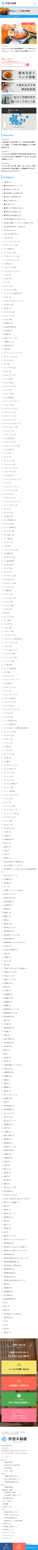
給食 (5, 1161)
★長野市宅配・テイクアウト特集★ (16, 223)
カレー (6, 390)
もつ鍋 (6, 761)
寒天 (5, 987)
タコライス (8, 557)
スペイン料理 (8, 527)
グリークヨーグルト (11, 423)
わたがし (7, 824)
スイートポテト (9, 505)
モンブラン (8, 772)
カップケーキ (8, 368)
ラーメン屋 (8, 791)
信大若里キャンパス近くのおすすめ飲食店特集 (20, 869)
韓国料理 (7, 1291)
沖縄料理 (7, 1072)
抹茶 (5, 1020)
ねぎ (5, 613)
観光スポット (8, 1187)
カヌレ (6, 371)
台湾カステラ (8, 894)
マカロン (7, 739)
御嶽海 (6, 1005)
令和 (5, 850)
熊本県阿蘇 (8, 1109)
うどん (6, 275)
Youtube (7, 238)
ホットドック (8, 732)
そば (5, 546)
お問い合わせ (7, 1523)
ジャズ (6, 483)
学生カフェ (8, 976)
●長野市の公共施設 (11, 212)
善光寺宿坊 (8, 931)
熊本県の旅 (8, 1106)
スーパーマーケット (11, 501)
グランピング (8, 412)
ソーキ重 (7, 539)
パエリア (7, 624)
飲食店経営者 (8, 1299)
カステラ (7, 360)
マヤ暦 (6, 746)
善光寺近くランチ (10, 935)
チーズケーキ (8, 576)
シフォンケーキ (9, 468)
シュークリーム (9, 490)
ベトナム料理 (8, 724)
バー (5, 620)
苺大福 (6, 1180)
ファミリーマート (10, 680)
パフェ (6, 646)
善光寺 (6, 924)
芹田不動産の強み (8, 1498)
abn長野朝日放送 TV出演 (13, 227)
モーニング (8, 754)
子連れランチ (8, 972)
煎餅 (5, 1102)
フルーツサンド (9, 695)
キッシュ (7, 394)
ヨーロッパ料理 (9, 784)
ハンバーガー (8, 657)
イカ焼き (7, 264)
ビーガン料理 (8, 668)
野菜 (5, 1221)
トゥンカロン (8, 598)
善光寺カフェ (8, 927)
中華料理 (7, 839)
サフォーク (8, 461)
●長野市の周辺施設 (11, 215)
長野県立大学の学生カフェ (13, 1280)
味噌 (5, 909)
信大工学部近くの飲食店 (12, 862)
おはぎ (6, 308)
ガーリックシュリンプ (11, 353)
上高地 (6, 836)
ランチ (6, 799)
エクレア (7, 286)
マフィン (7, 743)
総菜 (5, 1165)
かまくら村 (8, 383)
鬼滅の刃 (7, 1317)
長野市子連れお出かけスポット (15, 1258)
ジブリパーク (8, 472)
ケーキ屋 (7, 438)
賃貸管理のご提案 (10, 1492)
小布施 (6, 991)
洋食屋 (6, 1076)
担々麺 (6, 1024)
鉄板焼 (6, 1228)
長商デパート (8, 1236)
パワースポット (9, 650)
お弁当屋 (7, 330)
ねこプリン (8, 617)
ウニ (5, 282)
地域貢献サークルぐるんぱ (13, 942)
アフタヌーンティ (10, 256)
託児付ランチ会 (9, 1195)
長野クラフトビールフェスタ (14, 1239)
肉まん (6, 1169)
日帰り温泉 (8, 1039)
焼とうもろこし (9, 1095)
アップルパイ (8, 252)
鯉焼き (6, 1332)
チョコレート (8, 583)
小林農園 (7, 994)
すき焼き (7, 516)
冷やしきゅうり (9, 875)
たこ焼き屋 (8, 561)
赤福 (5, 1206)
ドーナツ (7, 594)
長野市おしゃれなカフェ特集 (14, 1247)
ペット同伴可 (8, 721)
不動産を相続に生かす (11, 1476)
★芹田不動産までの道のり (13, 219)
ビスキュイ (8, 676)
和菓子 (6, 913)
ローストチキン (9, 810)
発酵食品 (7, 1124)
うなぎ (6, 279)
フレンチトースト (10, 709)
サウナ (6, 457)
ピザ (5, 672)
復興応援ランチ (9, 1013)
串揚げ (6, 847)
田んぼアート (8, 1121)
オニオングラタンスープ (12, 301)
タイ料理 (7, 553)
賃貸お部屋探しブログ (11, 1512)
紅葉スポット (8, 1147)
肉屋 (5, 1176)
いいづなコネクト (10, 260)
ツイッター (8, 587)
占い (5, 887)
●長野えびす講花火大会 (12, 208)
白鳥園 (6, 1132)
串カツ (6, 843)
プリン (6, 691)
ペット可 (7, 717)
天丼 (5, 965)
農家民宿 (7, 1217)
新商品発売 (8, 1028)
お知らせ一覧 (7, 1507)
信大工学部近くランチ (11, 865)
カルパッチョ (8, 386)
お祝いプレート (9, 338)
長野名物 (7, 1243)
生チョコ (7, 1117)
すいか (6, 509)
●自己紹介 (7, 204)
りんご (6, 802)
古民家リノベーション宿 (12, 890)
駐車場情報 (8, 1468)
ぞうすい (7, 542)
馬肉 (5, 1310)
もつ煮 (6, 758)
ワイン (6, 821)
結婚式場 (7, 1158)
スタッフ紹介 (7, 1501)
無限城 (6, 1087)
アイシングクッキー (11, 241)
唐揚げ (6, 916)
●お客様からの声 (10, 189)
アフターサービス (8, 1535)
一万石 (6, 832)
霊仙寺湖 (7, 1288)
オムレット (8, 316)
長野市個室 (8, 1254)
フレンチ (7, 706)
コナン (6, 453)
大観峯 (6, 957)
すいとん (7, 512)
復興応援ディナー (10, 1009)
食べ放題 (7, 1295)
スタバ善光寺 (8, 520)
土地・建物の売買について (13, 1479)
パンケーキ (8, 654)
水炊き (6, 1061)
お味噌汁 (7, 323)
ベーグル (7, 713)
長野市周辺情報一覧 (11, 1518)
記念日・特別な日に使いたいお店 (15, 1199)
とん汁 (6, 609)
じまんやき (8, 475)
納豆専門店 (8, 1150)
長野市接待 (8, 1269)
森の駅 (6, 1057)
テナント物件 (9, 1471)
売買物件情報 (9, 1487)
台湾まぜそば (8, 898)
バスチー (7, 631)
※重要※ (6, 182)
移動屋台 (7, 1139)
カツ (5, 364)
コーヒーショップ (10, 446)
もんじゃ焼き (8, 769)
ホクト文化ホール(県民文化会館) (15, 728)
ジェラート (8, 464)
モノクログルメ (9, 765)
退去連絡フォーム (8, 1529)
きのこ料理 (8, 397)
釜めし (6, 1225)
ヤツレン (7, 776)
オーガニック (8, 290)
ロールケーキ (8, 817)
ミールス (7, 750)
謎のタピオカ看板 (10, 1202)
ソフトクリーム (9, 550)
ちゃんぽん (8, 579)
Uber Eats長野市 (10, 234)
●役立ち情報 (8, 201)
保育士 (6, 858)
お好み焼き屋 (8, 327)
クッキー (7, 405)
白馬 (5, 1128)
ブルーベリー (8, 702)
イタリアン (8, 267)
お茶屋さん (8, 342)
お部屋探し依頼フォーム (10, 1526)
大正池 (6, 946)
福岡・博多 (8, 1135)
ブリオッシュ (8, 687)
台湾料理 (7, 905)
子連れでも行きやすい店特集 (14, 968)
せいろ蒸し (8, 535)
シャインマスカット (11, 479)
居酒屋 (6, 998)
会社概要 (5, 1504)
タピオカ (7, 564)
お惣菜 (6, 334)
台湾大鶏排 (8, 901)
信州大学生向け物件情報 (12, 1465)
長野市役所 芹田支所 (11, 1265)
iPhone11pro (8, 230)
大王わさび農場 (9, 950)
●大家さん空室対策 (11, 197)
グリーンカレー (9, 427)
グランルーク (8, 420)
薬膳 (5, 1184)
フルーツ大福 (8, 698)
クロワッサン (8, 434)
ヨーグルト (8, 780)
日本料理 (7, 1043)
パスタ (6, 628)
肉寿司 (6, 1173)
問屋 (5, 920)
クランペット (8, 416)
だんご (6, 572)
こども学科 (8, 449)
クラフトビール (9, 408)
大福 (5, 953)
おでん (6, 297)
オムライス (8, 312)
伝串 (5, 854)
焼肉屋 (6, 1098)
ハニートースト (9, 642)
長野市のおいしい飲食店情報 (13, 1521)
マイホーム (8, 735)
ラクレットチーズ (10, 795)
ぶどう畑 (7, 683)
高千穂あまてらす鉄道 (11, 1314)
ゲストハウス (8, 442)
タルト (6, 568)
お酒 (5, 349)
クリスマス (8, 431)
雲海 (5, 1284)
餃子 (5, 1306)
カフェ (6, 379)
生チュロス (8, 1113)
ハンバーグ (8, 661)
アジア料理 (8, 249)
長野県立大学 (8, 1277)
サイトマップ (7, 1538)
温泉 (5, 1080)
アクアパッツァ (9, 245)
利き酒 (6, 883)
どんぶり (7, 605)
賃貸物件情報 (9, 1462)
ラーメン (7, 787)
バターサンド (8, 635)
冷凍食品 (7, 879)
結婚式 (6, 1154)
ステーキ (7, 524)
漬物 (5, 1083)
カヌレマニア (8, 375)
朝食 (5, 1050)
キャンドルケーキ (10, 401)
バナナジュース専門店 (11, 639)
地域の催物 (8, 939)
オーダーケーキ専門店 (11, 293)
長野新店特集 (8, 1273)
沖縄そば (7, 1069)
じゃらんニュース (10, 486)
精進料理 (7, 1143)
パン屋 (6, 665)
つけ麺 (6, 590)
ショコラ (7, 494)
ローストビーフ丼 (10, 813)
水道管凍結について (11, 1065)
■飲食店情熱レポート (11, 186)
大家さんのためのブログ (12, 1515)
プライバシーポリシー (10, 1532)
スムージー (8, 531)
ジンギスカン (8, 498)
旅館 (5, 1035)
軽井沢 (6, 1210)
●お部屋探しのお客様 (11, 193)
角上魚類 (7, 1191)
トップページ (7, 1457)
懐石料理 (7, 1017)
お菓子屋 (7, 345)
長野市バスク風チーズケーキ (14, 1250)
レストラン (8, 806)
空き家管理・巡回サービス (13, 1495)
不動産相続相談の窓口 (11, 1482)
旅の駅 (6, 1031)
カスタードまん (9, 356)
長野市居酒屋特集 (10, 1262)
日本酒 (6, 1046)
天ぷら (6, 961)
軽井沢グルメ (8, 1213)
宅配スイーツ (8, 979)
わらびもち (8, 828)
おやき (6, 319)
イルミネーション (10, 271)
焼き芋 (6, 1091)
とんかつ (7, 602)
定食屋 (6, 983)
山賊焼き (7, 1002)
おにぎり (7, 305)
